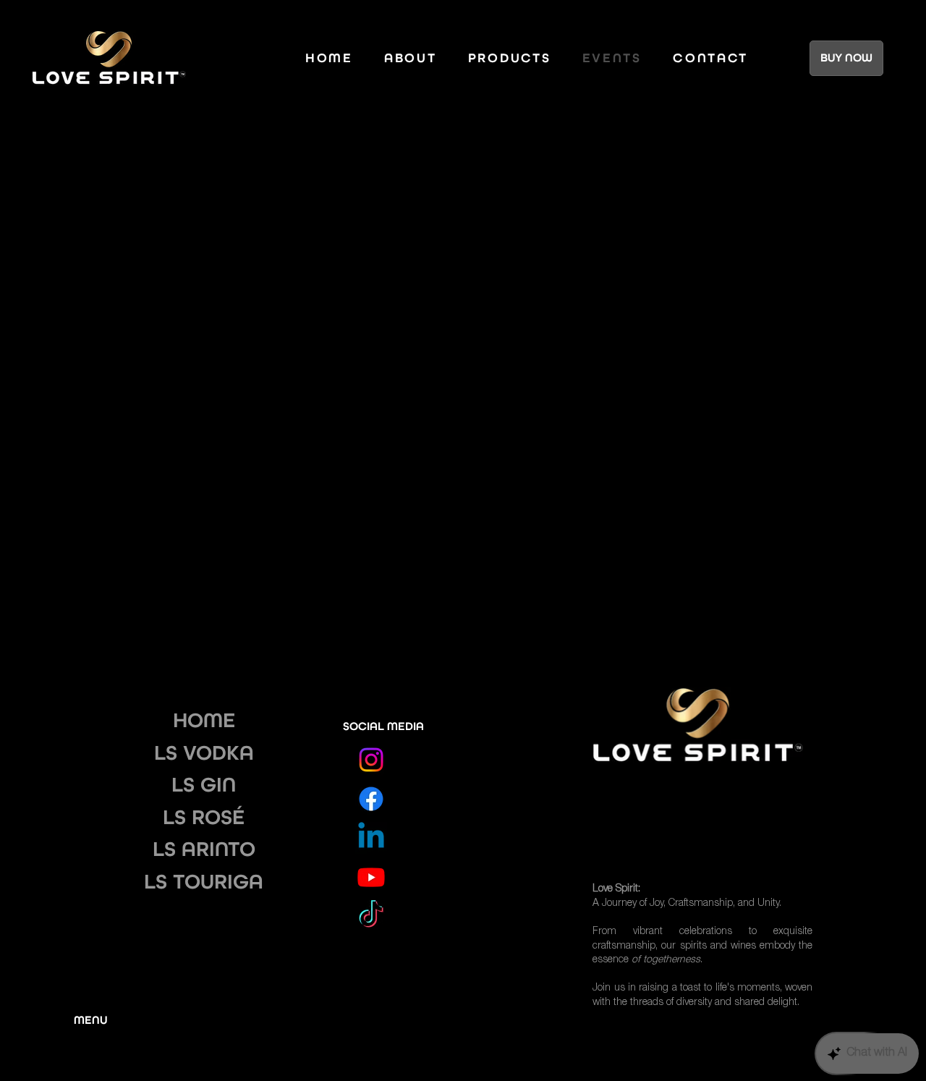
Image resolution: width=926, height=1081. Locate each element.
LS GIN (203, 784)
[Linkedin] (371, 838)
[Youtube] (371, 877)
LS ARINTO (204, 848)
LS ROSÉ (204, 817)
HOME (204, 720)
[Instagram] (371, 760)
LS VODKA (204, 752)
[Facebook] (371, 799)
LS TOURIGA (203, 881)
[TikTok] (371, 916)
